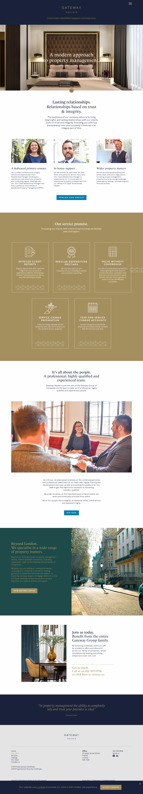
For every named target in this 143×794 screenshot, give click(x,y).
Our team (71, 513)
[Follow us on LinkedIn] (117, 756)
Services (14, 755)
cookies (41, 787)
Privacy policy (86, 780)
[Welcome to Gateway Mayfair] (71, 10)
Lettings (14, 758)
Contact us (15, 762)
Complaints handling (109, 780)
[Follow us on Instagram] (114, 756)
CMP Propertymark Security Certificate (26, 769)
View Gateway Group (24, 591)
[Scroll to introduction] (71, 90)
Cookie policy (97, 780)
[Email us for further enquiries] (82, 674)
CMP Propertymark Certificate (23, 767)
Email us (116, 753)
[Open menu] (130, 4)
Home (13, 751)
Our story (15, 753)
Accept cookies (111, 787)
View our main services (71, 197)
